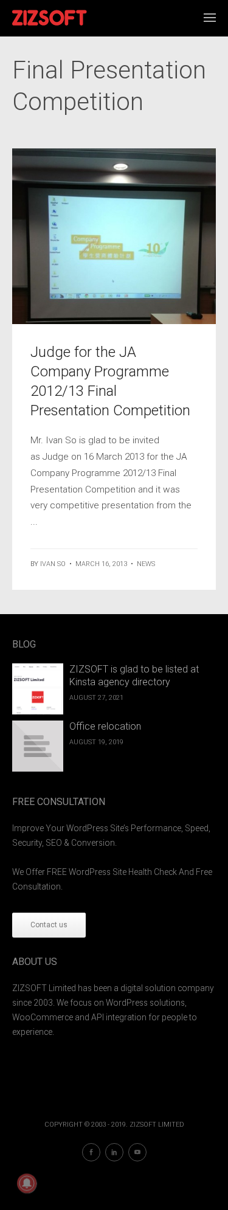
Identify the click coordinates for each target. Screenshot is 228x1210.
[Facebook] (91, 1152)
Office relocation (105, 726)
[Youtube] (137, 1152)
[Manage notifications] (26, 1183)
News (146, 564)
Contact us (48, 925)
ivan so (53, 564)
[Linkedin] (114, 1152)
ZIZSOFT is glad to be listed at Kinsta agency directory (134, 675)
